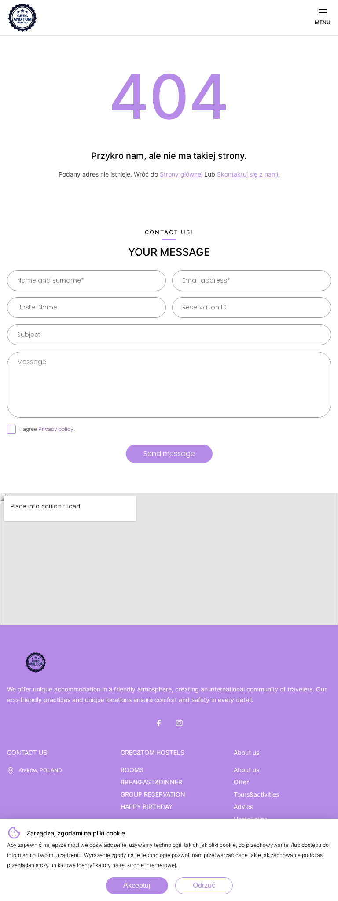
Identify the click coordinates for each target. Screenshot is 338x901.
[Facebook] (158, 722)
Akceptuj (137, 885)
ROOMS (132, 769)
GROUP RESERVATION (153, 794)
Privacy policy (55, 429)
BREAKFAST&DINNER (151, 782)
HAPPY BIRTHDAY (147, 806)
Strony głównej (181, 174)
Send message (169, 454)
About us (246, 769)
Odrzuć (204, 885)
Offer (241, 782)
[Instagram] (179, 722)
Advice (244, 806)
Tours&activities (256, 794)
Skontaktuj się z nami (247, 174)
